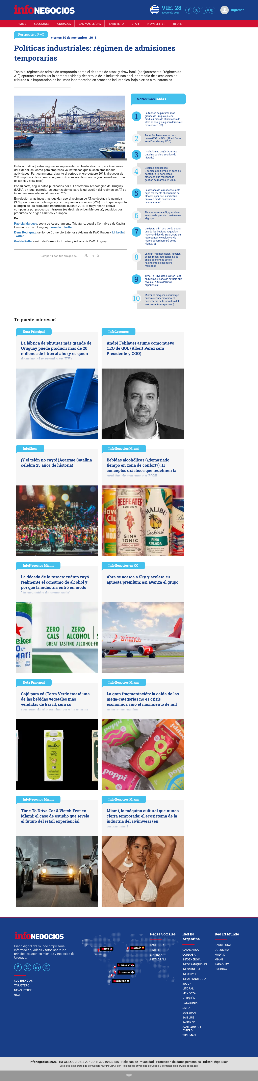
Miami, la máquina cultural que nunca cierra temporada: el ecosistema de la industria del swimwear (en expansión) (162, 300)
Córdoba (189, 954)
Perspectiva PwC (31, 34)
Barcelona (223, 945)
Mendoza (189, 993)
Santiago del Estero (192, 1029)
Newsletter (156, 24)
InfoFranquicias (194, 964)
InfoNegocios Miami (123, 448)
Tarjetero (116, 24)
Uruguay (221, 969)
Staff (135, 24)
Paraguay (222, 964)
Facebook (157, 945)
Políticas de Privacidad (137, 1062)
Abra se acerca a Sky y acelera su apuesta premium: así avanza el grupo (163, 215)
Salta (186, 1007)
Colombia (222, 949)
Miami (219, 959)
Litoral (188, 988)
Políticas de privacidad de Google (140, 1065)
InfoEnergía (191, 959)
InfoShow (30, 448)
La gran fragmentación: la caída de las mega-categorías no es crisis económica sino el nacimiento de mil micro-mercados (163, 259)
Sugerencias (23, 980)
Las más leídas (90, 24)
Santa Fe (188, 1022)
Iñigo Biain (221, 1062)
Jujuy (186, 983)
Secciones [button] (41, 24)
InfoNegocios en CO (123, 565)
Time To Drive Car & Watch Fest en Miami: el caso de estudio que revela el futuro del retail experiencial (163, 280)
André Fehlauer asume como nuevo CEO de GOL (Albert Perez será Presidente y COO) (163, 138)
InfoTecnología (194, 978)
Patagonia (190, 1003)
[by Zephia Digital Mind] (129, 1076)
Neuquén (188, 998)
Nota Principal (34, 331)
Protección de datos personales (178, 1062)
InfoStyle (189, 974)
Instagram (158, 959)
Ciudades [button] (64, 24)
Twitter (155, 949)
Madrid (220, 954)
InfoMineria (191, 969)
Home (22, 24)
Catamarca (190, 949)
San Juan (189, 1012)
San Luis (188, 1017)
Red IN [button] (177, 24)
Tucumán (189, 1035)
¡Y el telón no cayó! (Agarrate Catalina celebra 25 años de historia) (161, 154)
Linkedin (156, 954)
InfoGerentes (118, 331)
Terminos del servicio (174, 1065)
